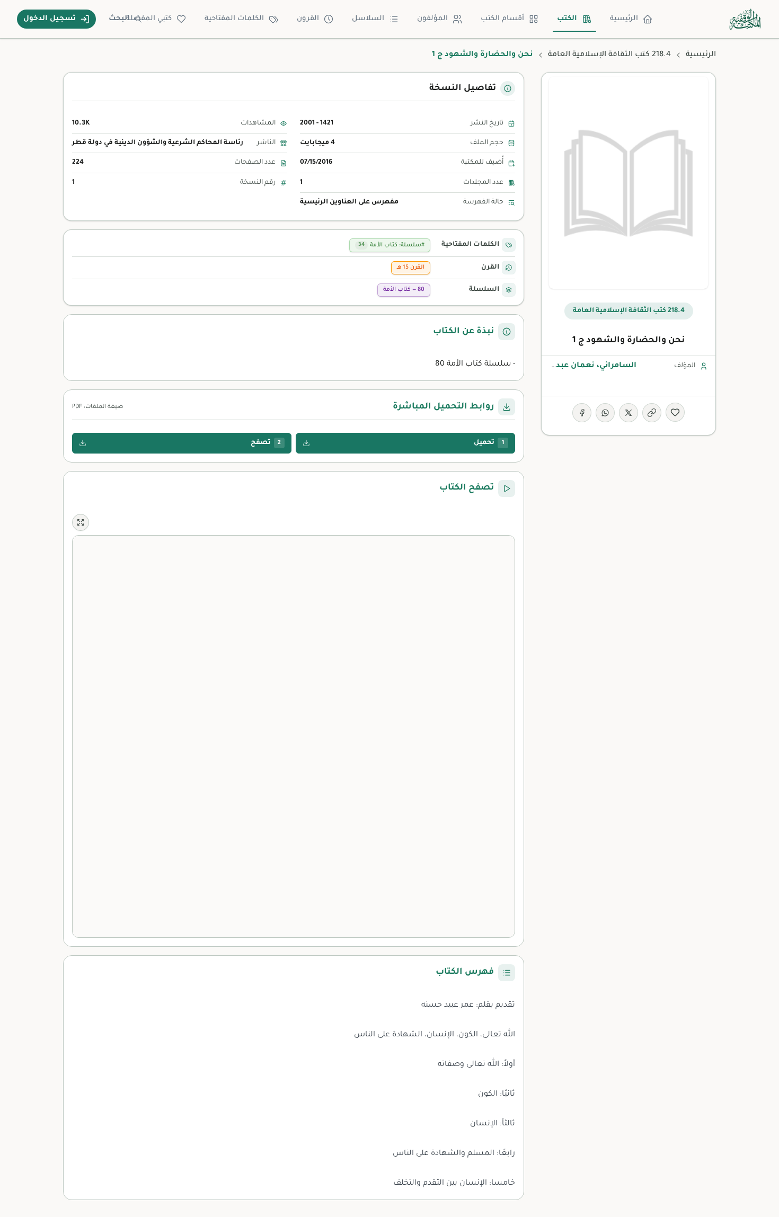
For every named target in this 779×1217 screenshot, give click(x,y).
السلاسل (368, 19)
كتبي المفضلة (149, 19)
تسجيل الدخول (49, 19)
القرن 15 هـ (410, 267)
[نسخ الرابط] (651, 412)
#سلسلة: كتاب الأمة (391, 245)
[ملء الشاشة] (80, 522)
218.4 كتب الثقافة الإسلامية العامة (609, 55)
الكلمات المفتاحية (234, 19)
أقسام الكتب (502, 19)
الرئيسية (624, 19)
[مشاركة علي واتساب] (605, 412)
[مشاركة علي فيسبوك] (581, 412)
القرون (308, 19)
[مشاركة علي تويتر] (628, 412)
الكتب (567, 19)
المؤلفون (432, 19)
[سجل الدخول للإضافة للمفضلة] (675, 412)
